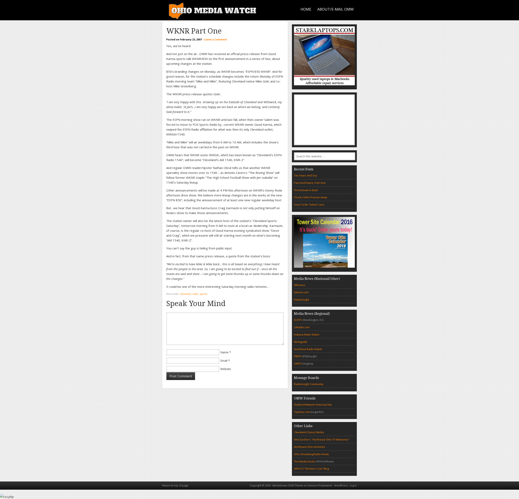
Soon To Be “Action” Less (309, 204)
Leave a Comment (215, 39)
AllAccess (299, 285)
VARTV (298, 363)
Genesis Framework (320, 485)
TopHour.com (302, 412)
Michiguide (300, 342)
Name (224, 352)
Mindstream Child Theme (287, 485)
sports (203, 294)
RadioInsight (301, 299)
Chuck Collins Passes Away (310, 197)
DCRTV (298, 320)
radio (195, 294)
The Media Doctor (305, 461)
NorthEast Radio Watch (308, 349)
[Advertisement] (324, 119)
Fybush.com (301, 292)
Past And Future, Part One (310, 183)
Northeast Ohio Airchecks (309, 447)
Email (223, 361)
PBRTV (298, 356)
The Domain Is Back (306, 190)
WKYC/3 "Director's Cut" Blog (311, 468)
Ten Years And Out (305, 175)
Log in (353, 485)
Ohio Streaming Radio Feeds (311, 454)
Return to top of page (175, 485)
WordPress (341, 485)
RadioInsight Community (309, 384)
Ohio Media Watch (213, 10)
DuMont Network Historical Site (313, 404)
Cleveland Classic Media (309, 432)
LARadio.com (302, 327)
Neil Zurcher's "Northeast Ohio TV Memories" (322, 439)
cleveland (185, 294)
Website (225, 369)
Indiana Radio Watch (306, 334)
